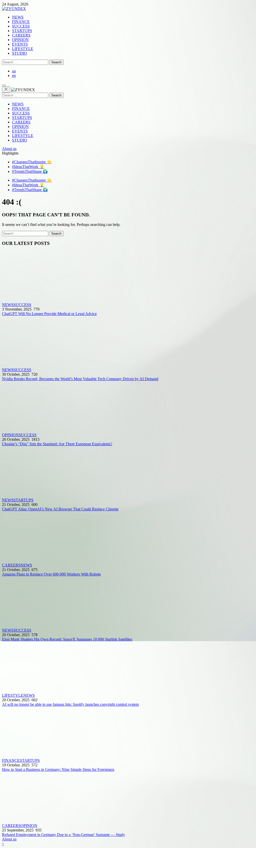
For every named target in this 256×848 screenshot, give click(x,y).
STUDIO (19, 53)
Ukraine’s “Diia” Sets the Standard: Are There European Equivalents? (57, 444)
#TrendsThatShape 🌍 (30, 171)
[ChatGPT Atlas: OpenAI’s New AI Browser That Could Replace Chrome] (128, 472)
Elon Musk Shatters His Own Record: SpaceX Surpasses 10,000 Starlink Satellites (67, 639)
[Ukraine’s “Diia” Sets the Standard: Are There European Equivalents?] (128, 407)
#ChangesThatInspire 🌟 (32, 162)
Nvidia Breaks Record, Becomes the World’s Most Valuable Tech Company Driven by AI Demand (80, 379)
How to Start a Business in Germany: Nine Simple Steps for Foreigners (58, 769)
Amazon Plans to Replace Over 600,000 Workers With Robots (51, 574)
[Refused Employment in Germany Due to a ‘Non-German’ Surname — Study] (128, 797)
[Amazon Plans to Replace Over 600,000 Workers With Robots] (128, 537)
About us (9, 149)
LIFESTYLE (22, 49)
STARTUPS (22, 31)
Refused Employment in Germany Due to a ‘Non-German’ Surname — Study (63, 834)
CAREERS (21, 35)
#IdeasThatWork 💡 (28, 167)
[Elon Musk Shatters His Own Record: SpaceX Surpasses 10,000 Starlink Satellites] (128, 602)
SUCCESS (21, 26)
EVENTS (20, 44)
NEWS (18, 17)
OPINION (20, 40)
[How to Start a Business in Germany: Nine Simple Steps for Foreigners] (128, 732)
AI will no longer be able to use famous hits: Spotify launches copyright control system (70, 704)
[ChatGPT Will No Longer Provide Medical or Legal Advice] (128, 277)
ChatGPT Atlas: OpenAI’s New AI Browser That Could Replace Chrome (60, 509)
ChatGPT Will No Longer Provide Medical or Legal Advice (49, 314)
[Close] (6, 89)
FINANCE (21, 22)
